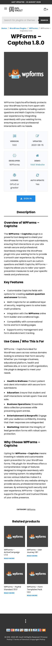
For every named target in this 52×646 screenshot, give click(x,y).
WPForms (33, 28)
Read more (9, 558)
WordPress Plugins (18, 28)
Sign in (28, 198)
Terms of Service (21, 639)
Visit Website (37, 164)
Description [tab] (26, 212)
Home (4, 28)
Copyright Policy (37, 639)
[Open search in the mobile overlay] (26, 20)
